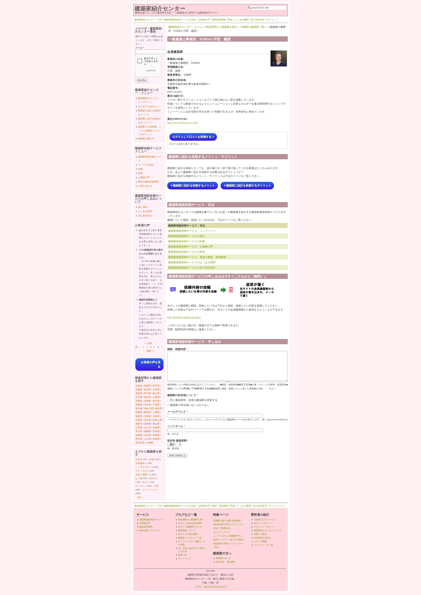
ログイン (271, 19)
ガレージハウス (220, 531)
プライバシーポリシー (264, 526)
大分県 (147, 438)
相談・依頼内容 (177, 349)
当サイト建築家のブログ (190, 526)
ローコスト (141, 485)
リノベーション (150, 489)
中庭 (156, 485)
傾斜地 (216, 524)
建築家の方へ (223, 558)
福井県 (147, 397)
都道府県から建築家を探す (221, 26)
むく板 (138, 478)
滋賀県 (138, 416)
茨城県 (147, 400)
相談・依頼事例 (220, 505)
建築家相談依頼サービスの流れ (180, 19)
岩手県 (156, 385)
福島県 (138, 393)
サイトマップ (276, 505)
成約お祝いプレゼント (150, 530)
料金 (230, 19)
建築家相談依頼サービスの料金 (186, 251)
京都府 (147, 416)
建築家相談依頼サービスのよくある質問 (192, 262)
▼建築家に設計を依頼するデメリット (247, 185)
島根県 (147, 423)
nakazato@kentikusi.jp (215, 586)
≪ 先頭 (148, 343)
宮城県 (138, 389)
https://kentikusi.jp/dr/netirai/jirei (184, 317)
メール (139, 47)
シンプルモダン (143, 466)
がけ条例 (238, 539)
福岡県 (138, 435)
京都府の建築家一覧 (252, 26)
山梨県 (156, 397)
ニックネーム (176, 426)
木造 (151, 459)
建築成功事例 (145, 526)
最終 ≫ (150, 350)
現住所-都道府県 (177, 440)
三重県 (156, 412)
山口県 (147, 427)
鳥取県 (138, 423)
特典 (140, 168)
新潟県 (147, 393)
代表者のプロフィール (264, 519)
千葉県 (156, 404)
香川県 (138, 431)
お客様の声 (204, 19)
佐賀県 (147, 435)
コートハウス (235, 543)
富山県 (156, 393)
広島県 (138, 427)
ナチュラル (141, 470)
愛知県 (147, 412)
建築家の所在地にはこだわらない (190, 405)
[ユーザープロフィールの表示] (279, 65)
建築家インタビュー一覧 (190, 537)
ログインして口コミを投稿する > (193, 136)
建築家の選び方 (146, 138)
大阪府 (156, 416)
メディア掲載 (260, 541)
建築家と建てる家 (221, 520)
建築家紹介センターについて (268, 530)
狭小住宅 (225, 524)
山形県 (156, 389)
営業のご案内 (260, 533)
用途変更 (217, 543)
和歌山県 (157, 419)
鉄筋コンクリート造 (223, 539)
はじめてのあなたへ (148, 106)
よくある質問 (242, 19)
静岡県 (138, 412)
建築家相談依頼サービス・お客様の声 (190, 246)
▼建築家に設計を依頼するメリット (192, 185)
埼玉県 (147, 404)
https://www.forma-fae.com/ (182, 122)
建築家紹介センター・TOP (148, 19)
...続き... (139, 497)
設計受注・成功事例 (225, 561)
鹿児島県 (140, 442)
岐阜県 (158, 408)
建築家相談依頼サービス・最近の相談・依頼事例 (197, 257)
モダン (145, 482)
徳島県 (156, 427)
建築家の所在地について (182, 395)
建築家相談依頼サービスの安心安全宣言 (192, 267)
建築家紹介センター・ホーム (185, 26)
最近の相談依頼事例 (148, 181)
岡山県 (156, 423)
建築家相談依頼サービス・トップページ (192, 230)
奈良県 (147, 419)
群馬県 (138, 404)
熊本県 (138, 438)
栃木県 (156, 400)
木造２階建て (142, 474)
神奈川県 (148, 408)
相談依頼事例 (219, 19)
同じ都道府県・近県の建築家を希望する (193, 400)
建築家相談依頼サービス (151, 519)
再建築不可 (235, 535)
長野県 (138, 400)
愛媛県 (147, 431)
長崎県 (156, 435)
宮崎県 (156, 438)
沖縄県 (149, 442)
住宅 (137, 459)
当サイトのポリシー (263, 523)
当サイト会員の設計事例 (190, 523)
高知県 (156, 431)
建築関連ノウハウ (186, 530)
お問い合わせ (145, 185)
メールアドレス (177, 411)
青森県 (147, 385)
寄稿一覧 (182, 554)
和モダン (154, 478)
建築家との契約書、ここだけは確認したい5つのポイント (149, 130)
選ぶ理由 (142, 206)
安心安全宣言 (258, 19)
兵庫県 (138, 419)
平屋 (225, 543)
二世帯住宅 (224, 528)
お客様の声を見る (151, 364)
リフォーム (236, 524)
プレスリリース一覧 (263, 544)
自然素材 (140, 463)
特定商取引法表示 (262, 537)
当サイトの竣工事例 (187, 533)
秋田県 (147, 389)
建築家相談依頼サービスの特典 (186, 241)
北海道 (138, 385)
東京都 (138, 408)
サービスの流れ (146, 164)
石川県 (138, 397)
